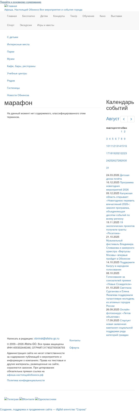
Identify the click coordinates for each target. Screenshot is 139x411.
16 (125, 146)
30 (125, 160)
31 (107, 167)
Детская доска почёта (117, 176)
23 (125, 153)
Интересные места (18, 44)
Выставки (116, 16)
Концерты (59, 16)
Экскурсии (26, 25)
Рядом (11, 80)
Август (112, 118)
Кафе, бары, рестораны (21, 66)
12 (113, 146)
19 (113, 153)
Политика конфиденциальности (26, 380)
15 (122, 146)
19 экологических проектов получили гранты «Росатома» (120, 227)
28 (119, 160)
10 (107, 146)
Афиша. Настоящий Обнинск (21, 9)
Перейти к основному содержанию (20, 2)
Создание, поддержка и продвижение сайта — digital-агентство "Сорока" (43, 409)
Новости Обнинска (18, 95)
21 (119, 153)
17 (107, 153)
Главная (12, 16)
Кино (103, 16)
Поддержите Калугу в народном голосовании (120, 265)
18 (110, 153)
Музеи (10, 58)
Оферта (74, 347)
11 (110, 146)
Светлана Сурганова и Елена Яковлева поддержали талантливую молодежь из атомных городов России (120, 296)
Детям (44, 16)
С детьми (12, 37)
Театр (73, 16)
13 (116, 146)
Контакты (75, 340)
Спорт (10, 25)
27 (116, 160)
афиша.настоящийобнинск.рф (25, 374)
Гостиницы (13, 88)
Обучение (88, 16)
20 (116, 153)
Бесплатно (28, 16)
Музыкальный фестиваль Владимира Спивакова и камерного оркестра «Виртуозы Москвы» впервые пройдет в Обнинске (120, 249)
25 (110, 160)
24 (107, 160)
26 (113, 160)
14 (119, 146)
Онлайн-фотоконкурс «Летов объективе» (118, 312)
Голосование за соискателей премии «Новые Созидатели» (119, 280)
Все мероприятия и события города (61, 9)
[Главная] (10, 5)
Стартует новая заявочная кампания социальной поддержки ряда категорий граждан (119, 327)
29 (122, 160)
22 (122, 153)
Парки (10, 51)
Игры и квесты (45, 25)
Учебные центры (17, 73)
